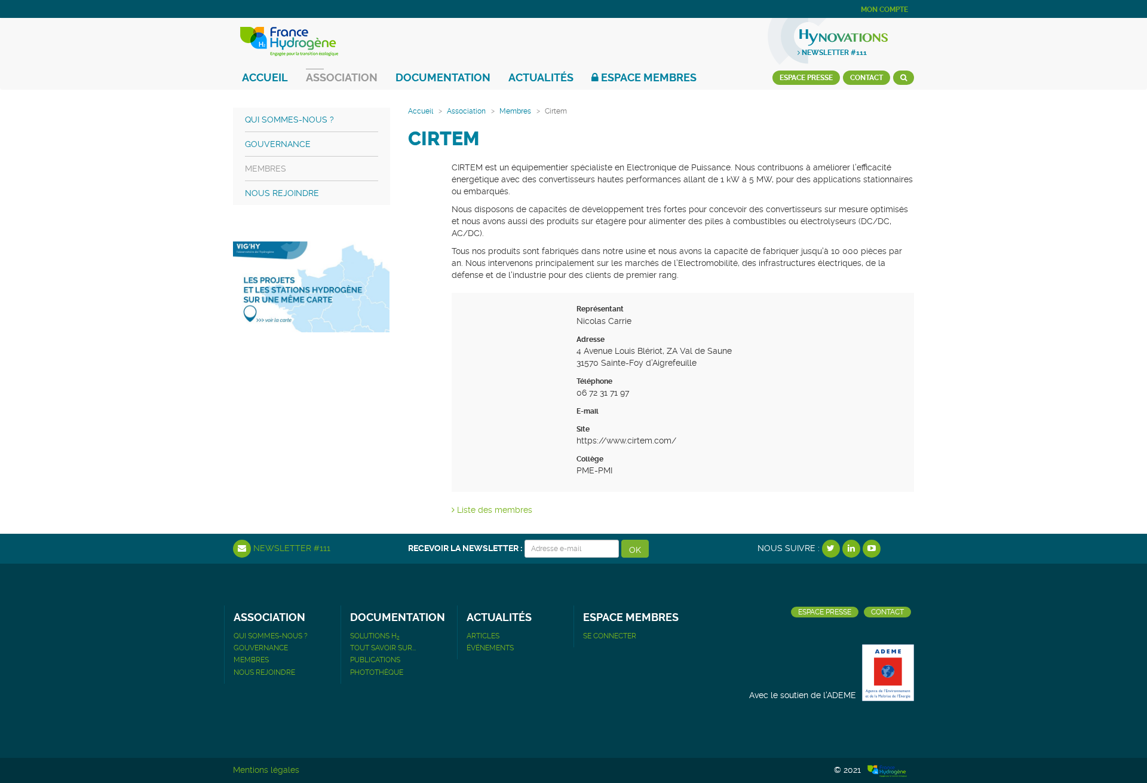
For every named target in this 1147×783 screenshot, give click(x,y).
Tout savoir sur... (383, 648)
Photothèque (376, 672)
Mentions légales (266, 770)
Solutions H (375, 636)
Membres (515, 111)
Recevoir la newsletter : (465, 548)
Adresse (590, 339)
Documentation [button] (442, 77)
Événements (490, 648)
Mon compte (884, 9)
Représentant (600, 309)
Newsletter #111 (833, 52)
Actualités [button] (541, 77)
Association (466, 111)
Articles (483, 636)
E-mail (587, 411)
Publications (375, 660)
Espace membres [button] (648, 77)
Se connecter (609, 636)
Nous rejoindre (282, 193)
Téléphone (594, 381)
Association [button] (342, 77)
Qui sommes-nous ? (289, 119)
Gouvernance (278, 144)
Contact (866, 78)
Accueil (265, 77)
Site (583, 429)
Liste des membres (493, 510)
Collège (589, 459)
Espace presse (806, 78)
